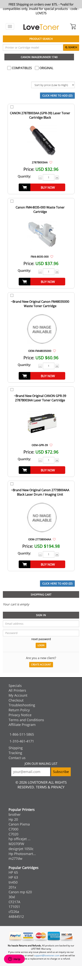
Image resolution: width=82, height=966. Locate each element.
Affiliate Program (22, 724)
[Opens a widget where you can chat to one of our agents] (14, 959)
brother (15, 814)
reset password (41, 639)
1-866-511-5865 (22, 734)
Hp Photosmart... (22, 853)
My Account (18, 695)
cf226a (14, 911)
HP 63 (13, 877)
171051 (14, 906)
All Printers (17, 690)
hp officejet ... (20, 839)
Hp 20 (13, 819)
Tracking (15, 752)
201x (12, 887)
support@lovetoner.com (46, 955)
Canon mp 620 (20, 892)
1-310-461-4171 (22, 741)
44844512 (16, 916)
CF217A (14, 902)
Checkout (16, 700)
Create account (41, 664)
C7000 (13, 829)
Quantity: (24, 176)
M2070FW (16, 843)
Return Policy (19, 710)
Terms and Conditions (26, 720)
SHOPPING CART (41, 594)
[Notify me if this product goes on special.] (50, 162)
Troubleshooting (22, 705)
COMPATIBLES (21, 68)
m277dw (15, 858)
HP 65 (13, 872)
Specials (15, 685)
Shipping (16, 748)
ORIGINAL (46, 68)
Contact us (17, 757)
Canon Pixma (19, 824)
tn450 (13, 882)
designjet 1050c (21, 848)
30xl (12, 897)
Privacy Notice (20, 715)
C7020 (13, 834)
